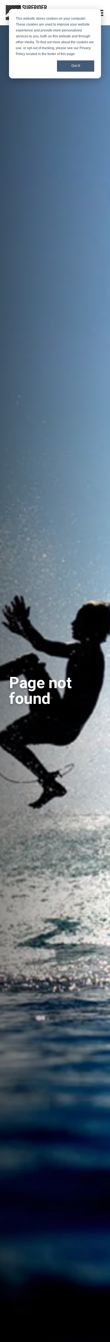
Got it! (75, 66)
